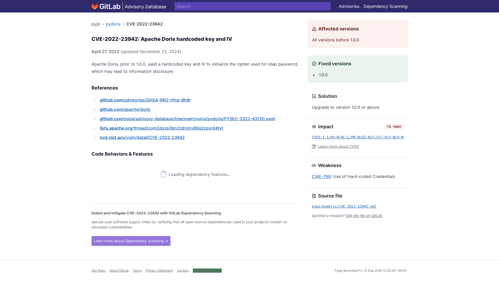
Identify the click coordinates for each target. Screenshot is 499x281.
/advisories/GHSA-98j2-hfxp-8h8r (145, 100)
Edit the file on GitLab (364, 215)
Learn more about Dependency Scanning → (131, 241)
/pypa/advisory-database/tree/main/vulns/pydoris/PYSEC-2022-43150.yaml (187, 118)
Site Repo (98, 270)
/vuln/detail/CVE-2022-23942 (142, 137)
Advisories (349, 6)
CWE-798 (321, 176)
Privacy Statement (159, 270)
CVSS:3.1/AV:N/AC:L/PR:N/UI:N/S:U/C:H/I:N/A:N (357, 137)
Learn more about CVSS (338, 146)
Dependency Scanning (386, 6)
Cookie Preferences (207, 270)
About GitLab (119, 270)
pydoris (113, 24)
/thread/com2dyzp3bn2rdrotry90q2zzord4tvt (161, 128)
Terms (137, 270)
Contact (183, 270)
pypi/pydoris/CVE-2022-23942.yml (344, 206)
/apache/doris (125, 109)
